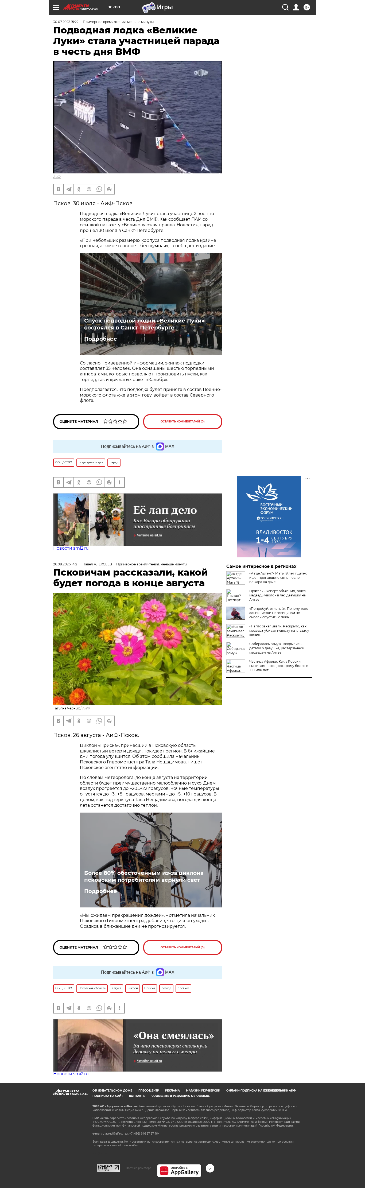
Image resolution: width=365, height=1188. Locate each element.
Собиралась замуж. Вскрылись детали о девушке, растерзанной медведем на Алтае (276, 648)
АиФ (57, 177)
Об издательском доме (112, 1090)
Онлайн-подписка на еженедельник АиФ (261, 1090)
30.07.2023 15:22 (66, 22)
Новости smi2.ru (71, 548)
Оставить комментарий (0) (183, 421)
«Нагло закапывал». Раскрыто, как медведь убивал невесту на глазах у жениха (279, 630)
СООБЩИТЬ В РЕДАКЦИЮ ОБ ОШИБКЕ (181, 1096)
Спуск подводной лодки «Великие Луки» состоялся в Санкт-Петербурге (144, 324)
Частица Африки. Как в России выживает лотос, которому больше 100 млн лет (278, 665)
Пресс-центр (148, 1090)
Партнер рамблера (138, 1168)
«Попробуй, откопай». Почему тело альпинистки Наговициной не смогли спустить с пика (278, 613)
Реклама (172, 1090)
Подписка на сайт (107, 1096)
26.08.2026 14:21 (65, 564)
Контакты (137, 1096)
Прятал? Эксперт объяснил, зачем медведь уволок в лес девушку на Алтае (277, 595)
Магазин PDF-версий (203, 1090)
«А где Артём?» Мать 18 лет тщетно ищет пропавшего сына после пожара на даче (278, 577)
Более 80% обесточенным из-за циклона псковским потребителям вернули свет (144, 876)
